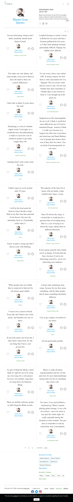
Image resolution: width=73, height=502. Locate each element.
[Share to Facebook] (29, 48)
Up (48, 111)
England (54, 162)
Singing (53, 64)
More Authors (43, 468)
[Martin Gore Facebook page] (46, 23)
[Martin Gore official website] (40, 23)
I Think (21, 55)
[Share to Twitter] (32, 48)
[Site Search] (63, 4)
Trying (52, 243)
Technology (22, 155)
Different (48, 243)
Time (49, 208)
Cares (58, 162)
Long (20, 237)
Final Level (26, 488)
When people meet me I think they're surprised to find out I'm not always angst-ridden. (20, 288)
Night (56, 440)
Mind (54, 396)
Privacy (52, 488)
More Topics (42, 479)
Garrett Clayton (55, 458)
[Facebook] (32, 491)
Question (57, 243)
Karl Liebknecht (44, 461)
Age (18, 260)
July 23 (41, 11)
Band (22, 96)
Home (56, 208)
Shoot (24, 55)
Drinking (21, 260)
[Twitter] (36, 491)
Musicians (48, 162)
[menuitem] (65, 31)
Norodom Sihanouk (45, 465)
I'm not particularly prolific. (53, 341)
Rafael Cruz (53, 461)
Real (23, 360)
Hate (57, 311)
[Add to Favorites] (8, 48)
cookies (15, 496)
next (45, 448)
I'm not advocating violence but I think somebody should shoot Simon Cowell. (20, 38)
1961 (45, 11)
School (48, 64)
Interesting (52, 276)
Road (20, 120)
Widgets (65, 488)
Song (53, 475)
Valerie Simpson (44, 458)
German (57, 64)
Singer (51, 9)
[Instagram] (40, 491)
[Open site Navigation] (68, 4)
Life (17, 360)
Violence (16, 55)
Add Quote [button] (59, 488)
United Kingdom (44, 9)
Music (20, 360)
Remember (55, 111)
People (18, 96)
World (50, 111)
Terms (46, 488)
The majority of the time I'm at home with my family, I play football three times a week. (53, 191)
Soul (20, 179)
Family (52, 208)
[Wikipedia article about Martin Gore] (43, 23)
